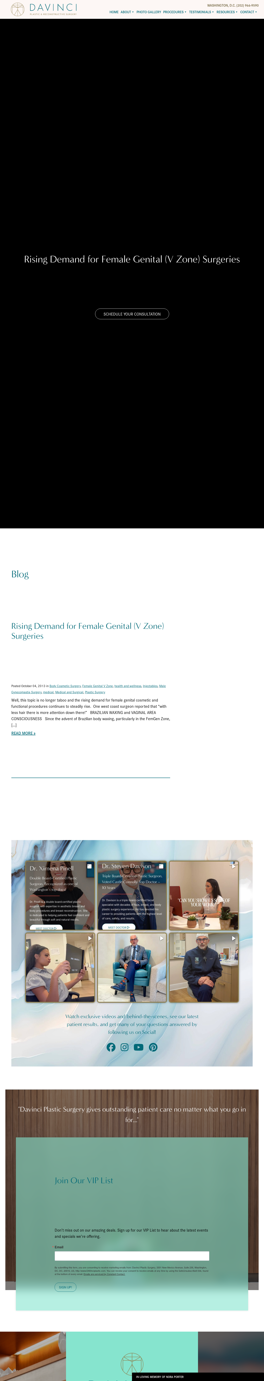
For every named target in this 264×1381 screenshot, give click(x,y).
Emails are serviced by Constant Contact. (104, 1274)
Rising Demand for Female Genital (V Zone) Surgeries (87, 631)
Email (59, 1247)
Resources (226, 12)
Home (114, 12)
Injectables (150, 686)
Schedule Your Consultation (132, 314)
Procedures (173, 12)
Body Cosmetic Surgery (65, 686)
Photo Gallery (149, 12)
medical (48, 692)
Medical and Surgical (69, 692)
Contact (247, 12)
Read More (22, 733)
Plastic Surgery (95, 692)
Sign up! (65, 1287)
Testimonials (200, 12)
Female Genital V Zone (97, 686)
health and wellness (127, 686)
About (126, 12)
